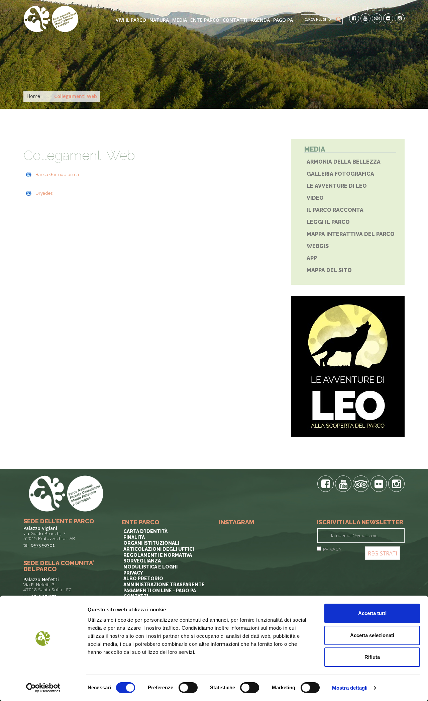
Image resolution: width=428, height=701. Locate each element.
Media (179, 20)
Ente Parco (204, 20)
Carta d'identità (145, 531)
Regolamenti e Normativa (157, 555)
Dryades (43, 193)
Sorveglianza (142, 560)
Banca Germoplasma (57, 174)
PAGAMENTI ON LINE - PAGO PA (159, 590)
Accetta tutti (372, 613)
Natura (159, 20)
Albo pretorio (143, 578)
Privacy (133, 573)
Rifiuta (372, 657)
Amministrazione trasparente (164, 584)
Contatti (235, 20)
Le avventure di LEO (337, 186)
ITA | (363, 9)
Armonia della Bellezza (344, 162)
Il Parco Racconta (335, 210)
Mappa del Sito (329, 270)
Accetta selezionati (372, 635)
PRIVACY (332, 549)
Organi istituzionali (151, 543)
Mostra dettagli (350, 688)
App (312, 258)
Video (315, 198)
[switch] (188, 687)
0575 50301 (43, 545)
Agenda (260, 20)
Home (33, 96)
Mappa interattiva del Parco (351, 234)
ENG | (377, 9)
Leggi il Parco (328, 222)
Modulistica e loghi (150, 566)
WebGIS (318, 246)
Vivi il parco (131, 20)
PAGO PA (283, 20)
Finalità (134, 537)
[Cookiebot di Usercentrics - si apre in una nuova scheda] (43, 688)
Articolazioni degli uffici (158, 549)
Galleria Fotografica (340, 174)
